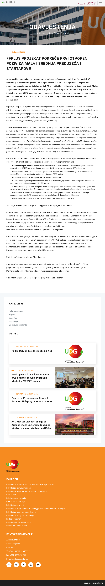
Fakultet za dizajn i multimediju (20, 515)
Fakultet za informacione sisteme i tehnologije (27, 491)
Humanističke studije (15, 502)
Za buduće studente (18, 325)
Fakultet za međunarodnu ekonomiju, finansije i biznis (30, 484)
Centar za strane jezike (16, 526)
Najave (12, 315)
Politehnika (11, 495)
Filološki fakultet (13, 519)
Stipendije (13, 321)
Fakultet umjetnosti (15, 505)
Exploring (99, 583)
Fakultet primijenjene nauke (18, 522)
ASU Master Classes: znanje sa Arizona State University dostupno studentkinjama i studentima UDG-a (31, 424)
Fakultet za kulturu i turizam (18, 488)
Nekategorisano (16, 311)
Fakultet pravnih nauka (16, 498)
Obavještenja (44, 33)
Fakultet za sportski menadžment (21, 512)
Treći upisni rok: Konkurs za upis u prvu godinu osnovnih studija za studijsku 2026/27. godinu (31, 377)
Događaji (13, 318)
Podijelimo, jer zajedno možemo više (32, 351)
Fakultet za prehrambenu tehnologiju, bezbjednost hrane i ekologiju (35, 509)
